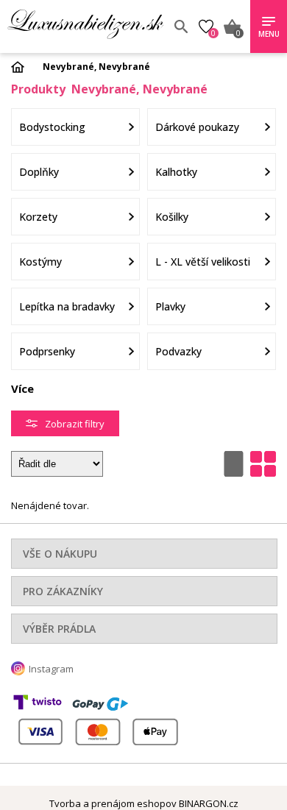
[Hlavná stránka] (23, 67)
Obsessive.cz (85, 24)
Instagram (51, 668)
